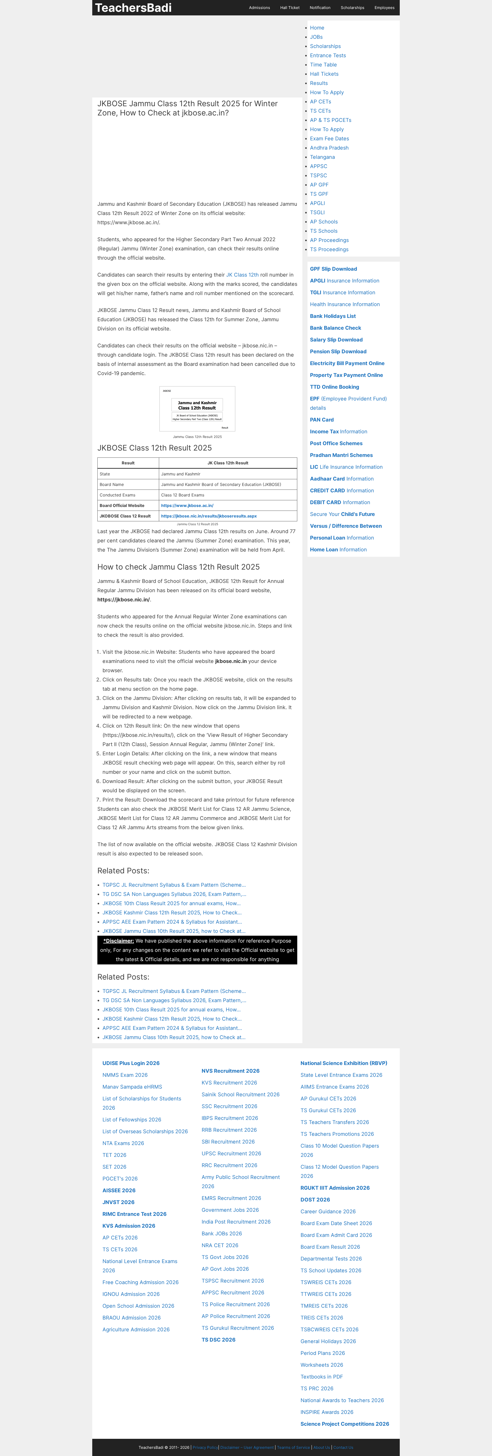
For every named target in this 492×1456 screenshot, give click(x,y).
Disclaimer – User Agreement (247, 1447)
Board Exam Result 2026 (330, 1247)
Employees (385, 7)
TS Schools (323, 231)
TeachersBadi (133, 8)
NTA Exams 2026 (123, 1143)
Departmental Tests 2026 (331, 1259)
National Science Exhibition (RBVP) (344, 1063)
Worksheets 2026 (322, 1365)
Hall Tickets (324, 74)
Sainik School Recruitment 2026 (241, 1094)
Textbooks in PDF (322, 1377)
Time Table (323, 65)
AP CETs (320, 102)
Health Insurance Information (345, 304)
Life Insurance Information (346, 467)
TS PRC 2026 (317, 1388)
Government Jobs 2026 (230, 1210)
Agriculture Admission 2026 (136, 1329)
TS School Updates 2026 (331, 1270)
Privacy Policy (205, 1447)
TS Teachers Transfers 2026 (335, 1122)
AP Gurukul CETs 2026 (328, 1099)
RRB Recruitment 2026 (229, 1130)
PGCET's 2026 (120, 1179)
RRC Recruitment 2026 (229, 1165)
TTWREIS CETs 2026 (326, 1294)
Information (338, 431)
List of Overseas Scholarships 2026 (145, 1131)
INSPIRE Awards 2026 (327, 1412)
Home (317, 28)
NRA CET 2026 (220, 1245)
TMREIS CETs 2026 (324, 1306)
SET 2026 (114, 1167)
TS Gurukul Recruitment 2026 (238, 1328)
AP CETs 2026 (120, 1238)
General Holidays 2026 (328, 1341)
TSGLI (317, 212)
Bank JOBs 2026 (222, 1233)
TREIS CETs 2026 (322, 1318)
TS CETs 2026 (119, 1249)
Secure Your (342, 514)
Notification (320, 7)
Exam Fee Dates (329, 138)
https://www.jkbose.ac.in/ (187, 505)
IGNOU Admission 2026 (131, 1294)
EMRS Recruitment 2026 (231, 1198)
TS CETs (320, 111)
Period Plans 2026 (323, 1353)
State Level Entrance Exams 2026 (341, 1075)
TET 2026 (114, 1155)
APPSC (318, 166)
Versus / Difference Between (346, 526)
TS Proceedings (329, 249)
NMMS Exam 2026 (125, 1075)
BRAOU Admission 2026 (131, 1318)
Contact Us (343, 1447)
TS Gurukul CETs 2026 (328, 1110)
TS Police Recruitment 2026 (236, 1304)
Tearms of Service (293, 1447)
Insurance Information (345, 281)
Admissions (259, 7)
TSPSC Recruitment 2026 (233, 1281)
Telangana (322, 157)
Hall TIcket (290, 7)
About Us (321, 1447)
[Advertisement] (197, 56)
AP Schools (324, 222)
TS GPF (319, 194)
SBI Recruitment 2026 (228, 1142)
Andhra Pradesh (329, 148)
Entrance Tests (328, 55)
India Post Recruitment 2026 (236, 1222)
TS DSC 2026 (218, 1340)
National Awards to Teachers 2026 (342, 1400)
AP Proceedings (329, 240)
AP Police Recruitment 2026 (236, 1316)
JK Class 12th (242, 275)
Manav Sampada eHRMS (132, 1087)
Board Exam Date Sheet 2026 (336, 1223)
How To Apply (327, 92)
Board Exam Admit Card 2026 (336, 1235)
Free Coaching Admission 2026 (140, 1282)
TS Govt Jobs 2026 (225, 1257)
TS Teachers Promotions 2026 (337, 1134)
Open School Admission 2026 (138, 1306)
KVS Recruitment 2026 (229, 1083)
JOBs (316, 37)
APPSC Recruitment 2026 (233, 1292)
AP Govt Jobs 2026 (225, 1269)
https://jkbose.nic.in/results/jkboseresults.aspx (209, 516)
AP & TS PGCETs (330, 120)
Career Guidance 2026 (328, 1211)
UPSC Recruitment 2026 (231, 1153)
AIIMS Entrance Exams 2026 (335, 1087)
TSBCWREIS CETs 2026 (329, 1329)
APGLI (317, 203)
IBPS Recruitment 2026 (230, 1118)
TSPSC (318, 175)
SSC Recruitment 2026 (229, 1106)
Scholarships (352, 7)
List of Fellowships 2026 (131, 1120)
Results (319, 83)
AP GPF (319, 185)
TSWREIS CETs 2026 (326, 1282)
